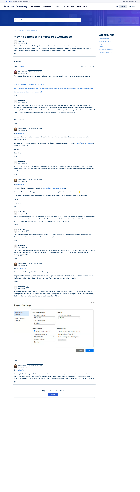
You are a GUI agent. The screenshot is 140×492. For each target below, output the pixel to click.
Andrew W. (21, 101)
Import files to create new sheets (54, 188)
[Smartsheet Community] (15, 6)
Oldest (21, 67)
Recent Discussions (104, 39)
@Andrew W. (19, 133)
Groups (101, 47)
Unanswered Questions (112, 49)
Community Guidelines (105, 52)
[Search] (117, 6)
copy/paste (89, 143)
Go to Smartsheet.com (128, 1)
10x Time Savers (54, 88)
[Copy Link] (26, 43)
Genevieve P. (22, 128)
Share (16, 54)
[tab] (17, 61)
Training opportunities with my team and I (28, 92)
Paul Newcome (22, 71)
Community (8, 1)
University (26, 1)
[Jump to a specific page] (93, 66)
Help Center (17, 1)
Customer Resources (105, 41)
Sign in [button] (53, 394)
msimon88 (21, 41)
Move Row (79, 143)
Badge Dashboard (104, 44)
